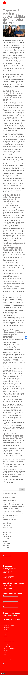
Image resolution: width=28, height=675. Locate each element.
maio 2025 (6, 530)
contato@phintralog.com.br (9, 588)
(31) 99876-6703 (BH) (7, 585)
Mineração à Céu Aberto (9, 641)
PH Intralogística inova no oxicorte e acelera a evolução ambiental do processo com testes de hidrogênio (14, 504)
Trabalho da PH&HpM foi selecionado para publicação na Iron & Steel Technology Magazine (14, 510)
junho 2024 (6, 543)
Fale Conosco (7, 656)
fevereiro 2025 (7, 532)
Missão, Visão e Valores (9, 625)
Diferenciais (6, 627)
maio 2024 (6, 545)
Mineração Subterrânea (9, 643)
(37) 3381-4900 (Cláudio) (8, 587)
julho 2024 (6, 541)
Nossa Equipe (7, 633)
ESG (5, 652)
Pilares (5, 629)
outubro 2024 (7, 534)
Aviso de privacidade (8, 659)
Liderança (6, 631)
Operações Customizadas (9, 648)
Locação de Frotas (8, 646)
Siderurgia (6, 644)
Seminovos (6, 650)
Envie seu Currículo (8, 657)
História (5, 623)
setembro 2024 (7, 536)
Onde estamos (7, 634)
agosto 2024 (6, 539)
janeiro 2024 (6, 548)
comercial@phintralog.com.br (9, 589)
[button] (3, 673)
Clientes (5, 636)
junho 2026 (6, 525)
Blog (5, 654)
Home (5, 621)
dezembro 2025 (7, 527)
